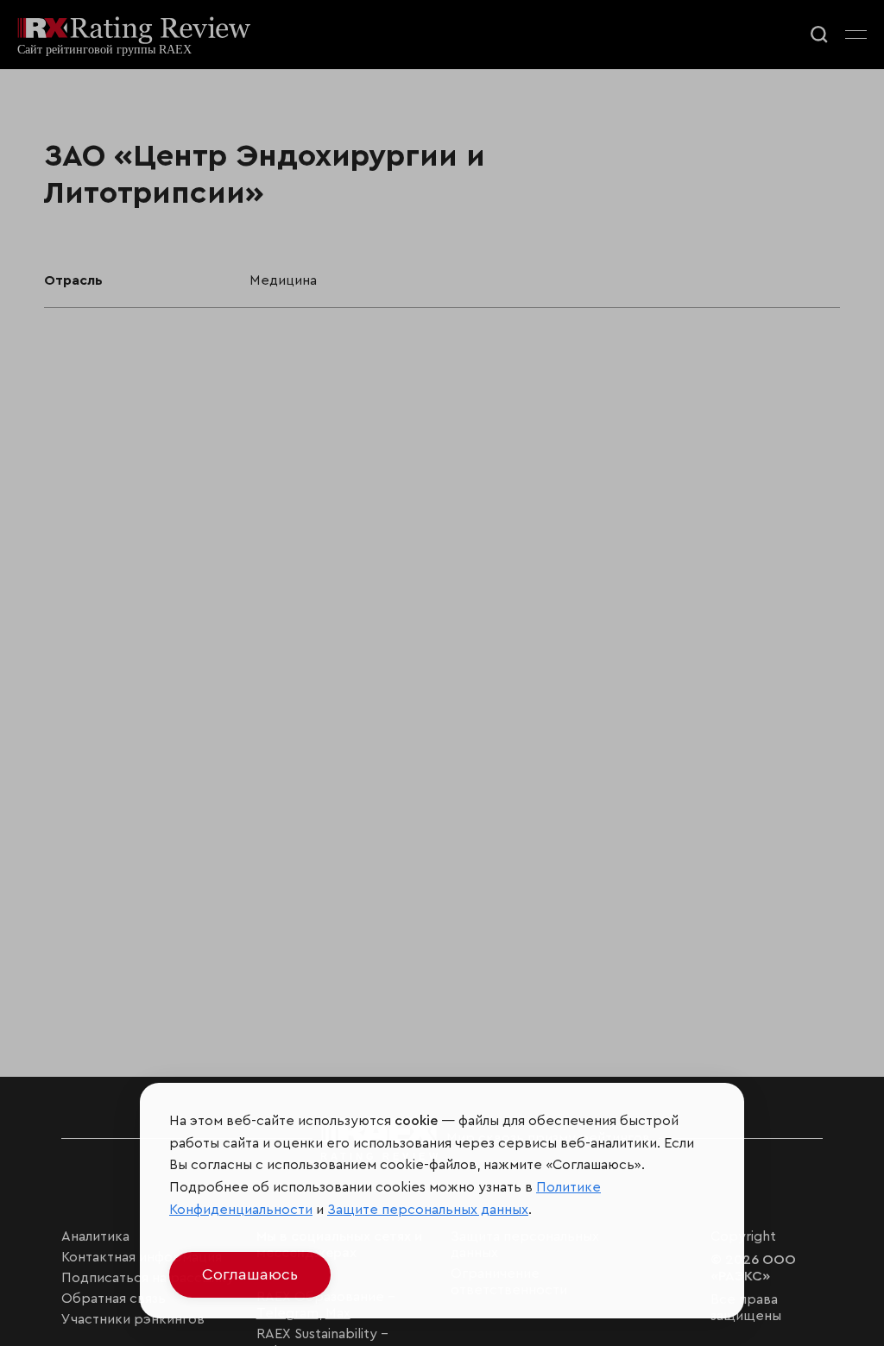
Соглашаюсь (250, 1274)
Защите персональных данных (427, 1210)
